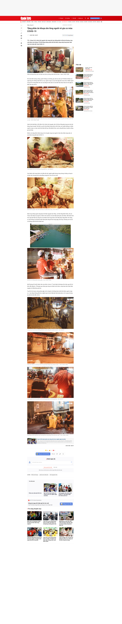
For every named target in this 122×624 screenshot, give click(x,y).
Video (32, 21)
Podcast (61, 18)
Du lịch (59, 21)
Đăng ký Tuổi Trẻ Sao (95, 18)
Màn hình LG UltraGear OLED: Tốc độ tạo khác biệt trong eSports (34, 523)
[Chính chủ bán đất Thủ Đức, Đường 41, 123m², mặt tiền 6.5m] (79, 108)
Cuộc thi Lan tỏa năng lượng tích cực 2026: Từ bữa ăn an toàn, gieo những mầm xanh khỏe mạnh (49, 539)
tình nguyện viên (53, 474)
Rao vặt (78, 64)
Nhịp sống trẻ (65, 21)
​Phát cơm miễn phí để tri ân (35, 493)
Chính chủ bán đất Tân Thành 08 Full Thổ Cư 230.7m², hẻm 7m (88, 75)
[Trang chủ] (20, 22)
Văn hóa (70, 21)
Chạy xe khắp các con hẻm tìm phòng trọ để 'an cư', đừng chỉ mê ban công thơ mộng (66, 539)
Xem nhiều (29, 21)
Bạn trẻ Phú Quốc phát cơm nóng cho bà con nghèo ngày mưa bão (51, 439)
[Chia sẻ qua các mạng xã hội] (63, 454)
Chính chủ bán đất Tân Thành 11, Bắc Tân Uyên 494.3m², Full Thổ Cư (88, 83)
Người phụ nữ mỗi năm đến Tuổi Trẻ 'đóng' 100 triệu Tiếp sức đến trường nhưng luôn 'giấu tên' (66, 523)
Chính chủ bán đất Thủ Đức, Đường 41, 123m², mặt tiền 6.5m (88, 107)
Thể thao (77, 21)
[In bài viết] (21, 46)
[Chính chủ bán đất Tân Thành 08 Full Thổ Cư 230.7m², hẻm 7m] (79, 76)
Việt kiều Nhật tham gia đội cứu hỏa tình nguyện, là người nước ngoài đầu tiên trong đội (34, 539)
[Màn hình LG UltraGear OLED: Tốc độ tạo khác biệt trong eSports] (34, 515)
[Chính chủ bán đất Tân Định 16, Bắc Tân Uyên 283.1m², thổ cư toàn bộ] (79, 92)
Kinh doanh (48, 21)
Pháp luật (44, 21)
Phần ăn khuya (34, 474)
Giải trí (73, 21)
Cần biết (74, 18)
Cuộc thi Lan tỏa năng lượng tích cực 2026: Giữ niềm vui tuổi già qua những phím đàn (49, 523)
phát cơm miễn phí (44, 474)
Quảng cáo (81, 18)
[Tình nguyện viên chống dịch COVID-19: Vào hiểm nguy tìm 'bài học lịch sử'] (65, 487)
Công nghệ (54, 21)
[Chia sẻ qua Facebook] (57, 454)
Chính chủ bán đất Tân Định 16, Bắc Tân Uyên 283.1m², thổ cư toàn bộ (88, 91)
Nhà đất (85, 21)
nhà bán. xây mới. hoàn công (88, 68)
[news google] (68, 35)
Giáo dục (82, 21)
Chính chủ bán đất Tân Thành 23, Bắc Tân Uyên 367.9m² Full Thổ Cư (88, 99)
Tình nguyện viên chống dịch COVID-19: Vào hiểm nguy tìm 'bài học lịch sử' (65, 494)
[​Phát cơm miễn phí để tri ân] (35, 487)
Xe (57, 21)
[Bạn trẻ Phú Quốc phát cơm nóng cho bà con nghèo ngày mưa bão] (50, 487)
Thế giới (39, 21)
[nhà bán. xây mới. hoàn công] (79, 69)
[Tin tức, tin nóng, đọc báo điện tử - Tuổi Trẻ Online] (25, 18)
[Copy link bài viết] (60, 454)
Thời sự (35, 21)
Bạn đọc (98, 21)
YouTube (68, 18)
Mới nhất (24, 21)
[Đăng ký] (66, 504)
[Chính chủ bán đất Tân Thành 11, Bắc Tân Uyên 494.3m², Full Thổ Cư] (79, 84)
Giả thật (94, 21)
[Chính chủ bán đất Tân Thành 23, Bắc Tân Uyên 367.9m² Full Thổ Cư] (79, 100)
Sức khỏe (90, 21)
